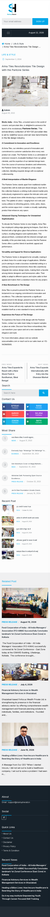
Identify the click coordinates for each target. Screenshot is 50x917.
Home (7, 43)
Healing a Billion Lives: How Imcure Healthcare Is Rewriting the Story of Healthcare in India (25, 757)
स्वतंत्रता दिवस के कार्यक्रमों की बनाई (27, 551)
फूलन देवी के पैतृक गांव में (23, 529)
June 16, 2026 (27, 750)
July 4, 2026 (26, 684)
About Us (7, 833)
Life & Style (18, 43)
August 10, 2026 (28, 622)
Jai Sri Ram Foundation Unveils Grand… (26, 490)
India (14, 467)
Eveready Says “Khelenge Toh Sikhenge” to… (29, 451)
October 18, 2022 (27, 510)
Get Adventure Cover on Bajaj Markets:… (27, 464)
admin (7, 110)
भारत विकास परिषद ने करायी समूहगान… (23, 437)
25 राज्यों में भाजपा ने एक (23, 507)
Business (15, 454)
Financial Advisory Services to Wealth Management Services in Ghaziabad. (20, 692)
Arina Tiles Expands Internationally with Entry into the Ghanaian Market (39, 370)
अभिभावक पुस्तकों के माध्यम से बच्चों (26, 540)
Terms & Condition (11, 850)
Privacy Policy (9, 846)
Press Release (17, 482)
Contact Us (8, 838)
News (14, 441)
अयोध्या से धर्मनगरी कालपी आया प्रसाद (27, 518)
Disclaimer (7, 842)
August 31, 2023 (27, 521)
